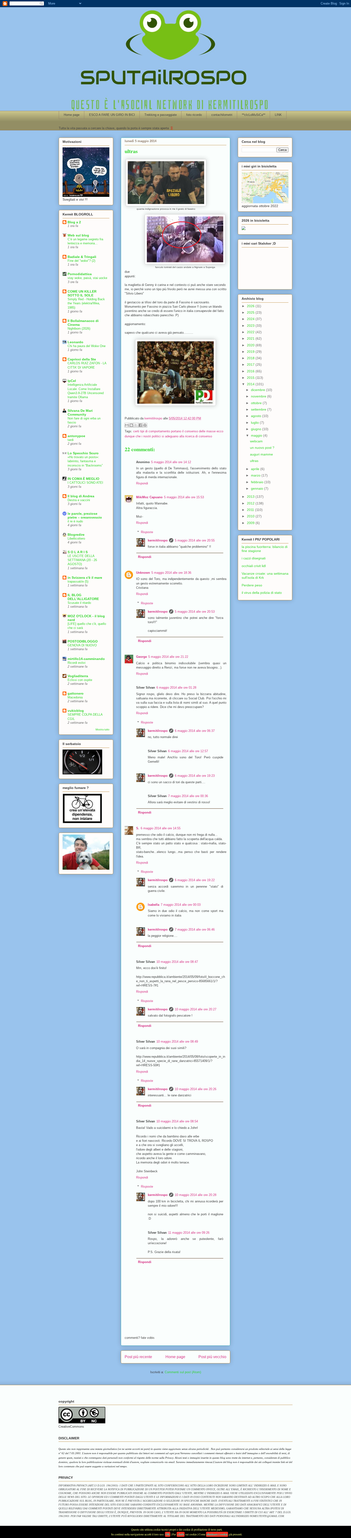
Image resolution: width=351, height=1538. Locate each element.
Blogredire (76, 534)
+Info (180, 1534)
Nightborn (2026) (79, 328)
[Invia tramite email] (126, 425)
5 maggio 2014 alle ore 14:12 (171, 462)
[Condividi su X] (135, 425)
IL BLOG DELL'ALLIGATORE (83, 597)
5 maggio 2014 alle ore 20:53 (195, 611)
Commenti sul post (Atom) (183, 1372)
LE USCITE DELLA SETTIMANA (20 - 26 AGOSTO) (82, 560)
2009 (251, 523)
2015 (251, 378)
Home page (72, 115)
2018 (251, 358)
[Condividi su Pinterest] (145, 425)
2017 (251, 364)
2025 (251, 312)
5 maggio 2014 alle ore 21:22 (168, 657)
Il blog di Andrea (81, 496)
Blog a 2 (74, 222)
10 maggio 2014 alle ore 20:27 (195, 1009)
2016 (251, 371)
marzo (256, 475)
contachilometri (221, 115)
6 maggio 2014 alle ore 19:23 (195, 775)
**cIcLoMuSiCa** (253, 115)
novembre (259, 396)
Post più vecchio (212, 1357)
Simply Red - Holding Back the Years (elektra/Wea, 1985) (86, 303)
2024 (251, 319)
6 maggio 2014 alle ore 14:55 (161, 828)
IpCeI (72, 381)
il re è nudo (75, 521)
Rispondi (142, 483)
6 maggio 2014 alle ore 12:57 (188, 751)
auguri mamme (261, 454)
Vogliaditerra (78, 676)
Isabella (153, 904)
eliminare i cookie (217, 1534)
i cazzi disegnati (254, 558)
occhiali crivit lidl (254, 566)
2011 (251, 510)
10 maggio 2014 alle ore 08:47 (177, 962)
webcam (256, 441)
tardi (71, 440)
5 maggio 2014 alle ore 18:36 (171, 572)
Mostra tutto (102, 729)
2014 (251, 384)
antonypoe (76, 436)
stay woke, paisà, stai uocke (87, 278)
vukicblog (76, 711)
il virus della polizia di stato (262, 593)
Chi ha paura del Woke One (87, 346)
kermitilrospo (158, 540)
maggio (257, 435)
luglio (255, 422)
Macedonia (75, 697)
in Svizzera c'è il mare (85, 577)
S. (137, 828)
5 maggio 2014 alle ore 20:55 (195, 540)
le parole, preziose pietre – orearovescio (85, 515)
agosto (256, 416)
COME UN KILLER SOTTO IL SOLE (82, 293)
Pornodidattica (80, 274)
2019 (251, 352)
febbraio (257, 482)
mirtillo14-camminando (86, 659)
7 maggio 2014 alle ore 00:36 (188, 796)
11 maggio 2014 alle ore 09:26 (188, 1232)
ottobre (257, 403)
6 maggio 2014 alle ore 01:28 (176, 687)
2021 (251, 338)
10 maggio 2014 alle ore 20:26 (195, 1089)
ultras (254, 461)
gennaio (257, 488)
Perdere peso (252, 585)
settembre (259, 409)
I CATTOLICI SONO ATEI (85, 482)
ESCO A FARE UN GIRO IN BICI (112, 115)
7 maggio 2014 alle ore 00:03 (181, 904)
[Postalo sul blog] (131, 425)
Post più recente (138, 1357)
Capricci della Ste (82, 359)
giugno (256, 429)
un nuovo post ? (262, 448)
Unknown (143, 572)
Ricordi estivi (76, 663)
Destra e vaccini (79, 500)
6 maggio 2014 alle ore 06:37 (195, 731)
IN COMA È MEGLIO (83, 479)
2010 (251, 516)
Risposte (147, 532)
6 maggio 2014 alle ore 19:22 (195, 880)
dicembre (258, 390)
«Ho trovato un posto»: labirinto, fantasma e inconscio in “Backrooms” (85, 461)
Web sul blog (78, 235)
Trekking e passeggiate (160, 115)
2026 (251, 306)
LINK (278, 115)
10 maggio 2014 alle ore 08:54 (177, 1121)
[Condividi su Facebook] (140, 425)
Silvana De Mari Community (80, 412)
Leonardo (75, 342)
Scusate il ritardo (79, 603)
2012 (251, 503)
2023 (251, 325)
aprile (255, 469)
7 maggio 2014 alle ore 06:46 (195, 929)
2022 (251, 332)
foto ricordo (194, 115)
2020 (251, 345)
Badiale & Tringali (82, 257)
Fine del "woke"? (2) (81, 261)
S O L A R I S (78, 552)
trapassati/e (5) (78, 581)
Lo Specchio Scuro (83, 453)
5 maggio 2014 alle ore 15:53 (184, 497)
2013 (251, 496)
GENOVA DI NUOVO (82, 645)
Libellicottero (76, 538)
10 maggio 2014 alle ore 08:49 (177, 1041)
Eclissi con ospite (80, 680)
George (141, 657)
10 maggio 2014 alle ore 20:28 (195, 1195)
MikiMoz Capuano (149, 497)
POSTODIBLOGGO (83, 641)
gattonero (76, 693)
